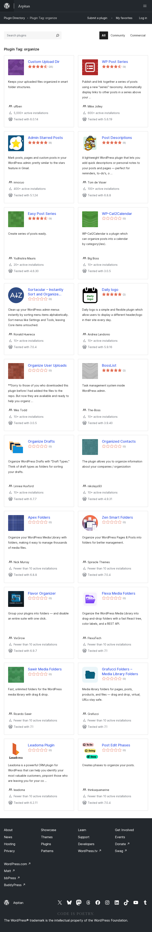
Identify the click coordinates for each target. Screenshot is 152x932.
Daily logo (110, 290)
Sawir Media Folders (45, 669)
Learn (82, 830)
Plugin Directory (14, 18)
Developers (86, 844)
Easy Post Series (42, 214)
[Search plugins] (58, 35)
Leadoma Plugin (41, 745)
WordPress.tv (90, 851)
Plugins (46, 844)
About (8, 830)
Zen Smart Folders (117, 517)
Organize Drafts (41, 441)
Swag (121, 851)
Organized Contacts (119, 441)
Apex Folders (39, 517)
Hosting (9, 844)
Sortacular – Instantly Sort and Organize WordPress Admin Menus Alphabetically (46, 292)
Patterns (47, 851)
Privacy (9, 851)
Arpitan (18, 903)
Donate (122, 844)
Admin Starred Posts (45, 138)
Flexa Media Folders (118, 593)
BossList (109, 365)
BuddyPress (15, 885)
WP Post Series (115, 62)
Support (83, 837)
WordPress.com (17, 864)
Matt (9, 871)
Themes (47, 837)
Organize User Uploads (47, 365)
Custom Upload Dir (44, 62)
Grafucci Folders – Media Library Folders (120, 671)
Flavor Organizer (42, 593)
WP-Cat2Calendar (117, 214)
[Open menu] (145, 6)
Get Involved (124, 830)
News (8, 837)
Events (120, 837)
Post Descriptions (117, 138)
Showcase (48, 830)
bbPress (12, 878)
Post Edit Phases (116, 745)
